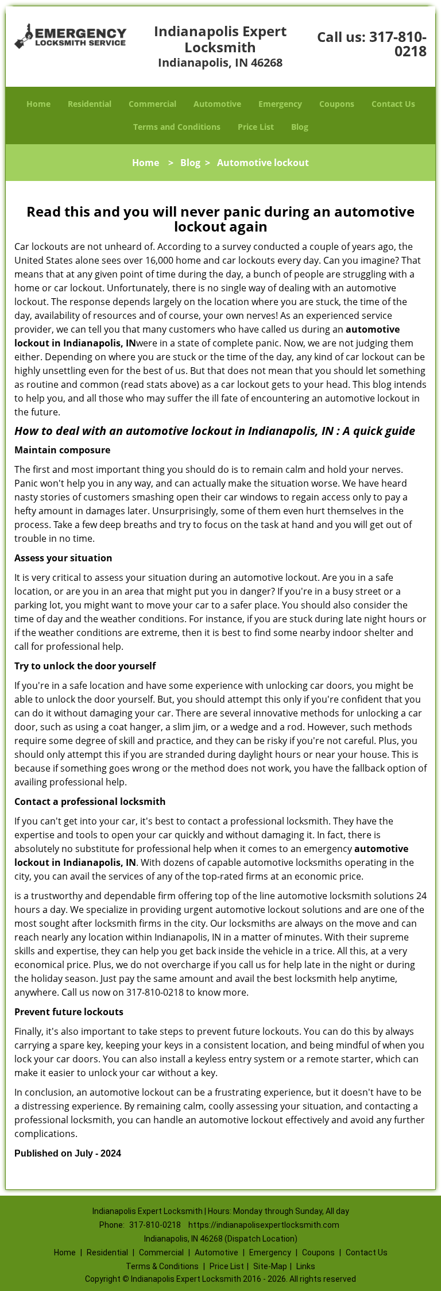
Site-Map (270, 1266)
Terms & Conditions (162, 1266)
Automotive (217, 103)
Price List (256, 126)
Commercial (152, 103)
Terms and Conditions (176, 126)
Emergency (280, 103)
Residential (89, 103)
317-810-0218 (398, 43)
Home (38, 103)
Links (305, 1266)
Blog (299, 126)
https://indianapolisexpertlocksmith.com (263, 1225)
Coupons (336, 103)
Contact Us (393, 103)
